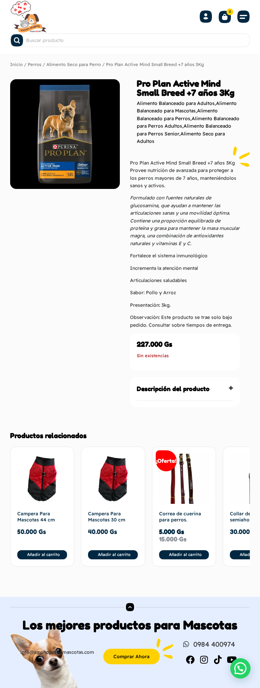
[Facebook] (190, 659)
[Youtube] (232, 659)
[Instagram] (204, 659)
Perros (34, 64)
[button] (244, 16)
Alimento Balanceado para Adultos (176, 103)
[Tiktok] (218, 659)
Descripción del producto (173, 388)
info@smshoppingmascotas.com (57, 652)
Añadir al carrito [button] (43, 554)
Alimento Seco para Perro (73, 64)
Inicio (16, 64)
